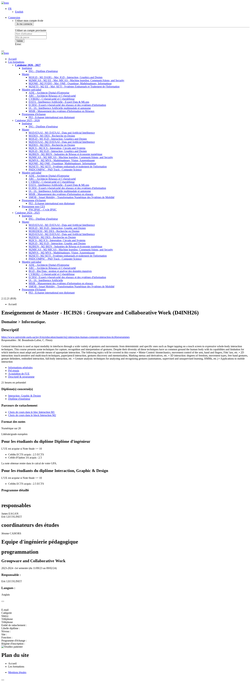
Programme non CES (33, 206)
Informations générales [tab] (20, 367)
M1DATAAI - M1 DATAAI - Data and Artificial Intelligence (62, 132)
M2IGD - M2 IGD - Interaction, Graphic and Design (57, 243)
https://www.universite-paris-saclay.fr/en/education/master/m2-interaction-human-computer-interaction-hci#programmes (65, 337)
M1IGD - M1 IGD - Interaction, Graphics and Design (58, 138)
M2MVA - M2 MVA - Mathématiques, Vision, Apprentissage (62, 160)
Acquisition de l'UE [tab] (19, 373)
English (19, 11)
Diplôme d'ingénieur (19, 398)
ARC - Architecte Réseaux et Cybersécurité (52, 95)
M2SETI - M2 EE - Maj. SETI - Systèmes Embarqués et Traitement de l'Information (74, 86)
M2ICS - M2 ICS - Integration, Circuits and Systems (57, 148)
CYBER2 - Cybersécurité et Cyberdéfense (52, 98)
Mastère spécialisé (31, 89)
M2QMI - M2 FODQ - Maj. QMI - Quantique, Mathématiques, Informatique (70, 83)
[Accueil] (5, 2)
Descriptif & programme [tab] (21, 376)
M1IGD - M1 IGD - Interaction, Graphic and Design (57, 228)
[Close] (2, 601)
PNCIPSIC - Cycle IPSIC (43, 209)
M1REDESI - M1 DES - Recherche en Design (54, 231)
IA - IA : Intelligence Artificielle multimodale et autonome (60, 108)
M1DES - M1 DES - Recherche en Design (52, 135)
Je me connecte (24, 24)
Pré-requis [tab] (13, 370)
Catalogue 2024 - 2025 (27, 212)
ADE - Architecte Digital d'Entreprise (49, 92)
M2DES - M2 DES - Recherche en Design (52, 145)
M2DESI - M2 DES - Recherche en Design (52, 237)
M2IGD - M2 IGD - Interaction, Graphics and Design (58, 151)
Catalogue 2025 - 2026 (27, 120)
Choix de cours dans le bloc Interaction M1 (31, 412)
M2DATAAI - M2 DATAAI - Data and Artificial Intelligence (62, 141)
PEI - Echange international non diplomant (52, 117)
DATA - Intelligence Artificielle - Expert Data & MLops (59, 101)
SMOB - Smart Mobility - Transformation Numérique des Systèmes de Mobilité (71, 197)
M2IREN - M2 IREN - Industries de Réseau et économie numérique (65, 154)
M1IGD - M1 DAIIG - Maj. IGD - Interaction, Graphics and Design (65, 77)
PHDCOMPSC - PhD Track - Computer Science (55, 169)
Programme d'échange (34, 114)
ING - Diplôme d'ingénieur (43, 71)
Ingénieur (27, 68)
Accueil (12, 58)
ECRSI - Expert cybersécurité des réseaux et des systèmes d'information (67, 105)
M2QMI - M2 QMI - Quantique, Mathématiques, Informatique (62, 163)
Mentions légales (17, 672)
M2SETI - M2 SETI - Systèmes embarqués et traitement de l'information (68, 166)
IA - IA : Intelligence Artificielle (46, 280)
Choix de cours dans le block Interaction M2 (32, 415)
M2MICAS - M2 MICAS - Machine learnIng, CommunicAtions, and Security (71, 157)
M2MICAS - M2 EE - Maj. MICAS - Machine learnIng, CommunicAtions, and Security (76, 80)
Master (25, 74)
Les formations (16, 61)
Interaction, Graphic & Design (24, 395)
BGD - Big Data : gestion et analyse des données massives (60, 271)
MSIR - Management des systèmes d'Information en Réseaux (61, 111)
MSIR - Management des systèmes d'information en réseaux (61, 194)
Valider (19, 41)
